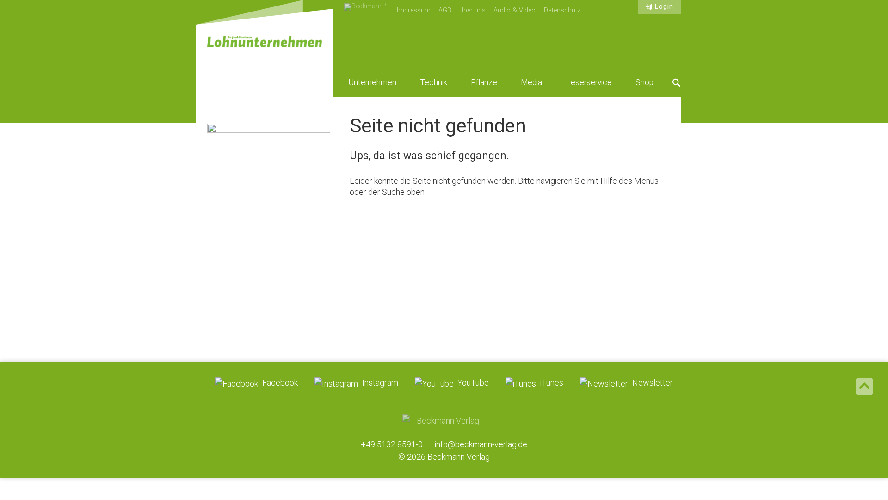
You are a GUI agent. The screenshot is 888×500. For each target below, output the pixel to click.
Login (664, 7)
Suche (676, 82)
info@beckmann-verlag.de (481, 444)
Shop (644, 82)
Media (531, 82)
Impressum (414, 10)
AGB (444, 10)
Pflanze (484, 82)
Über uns (472, 10)
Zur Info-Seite (268, 276)
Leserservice (589, 82)
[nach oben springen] (864, 386)
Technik (433, 82)
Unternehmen (372, 82)
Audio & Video (514, 10)
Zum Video (268, 175)
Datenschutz (562, 10)
